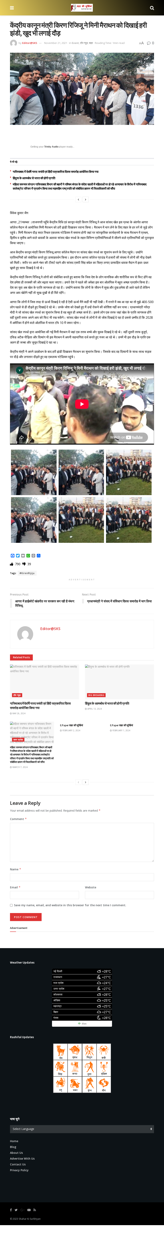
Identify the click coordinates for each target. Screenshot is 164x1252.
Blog (13, 1147)
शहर (91, 43)
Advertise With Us (22, 1158)
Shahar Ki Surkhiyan (30, 1219)
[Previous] (78, 199)
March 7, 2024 (20, 767)
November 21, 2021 (55, 43)
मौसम (84, 1023)
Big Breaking (96, 695)
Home (14, 1141)
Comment (18, 819)
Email (15, 887)
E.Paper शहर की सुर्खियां (71, 725)
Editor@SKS (29, 43)
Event (75, 43)
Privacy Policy (19, 1170)
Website (90, 887)
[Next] (86, 199)
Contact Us (18, 1164)
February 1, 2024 (121, 730)
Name (15, 869)
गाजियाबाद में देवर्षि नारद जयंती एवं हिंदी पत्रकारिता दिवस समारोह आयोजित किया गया (55, 172)
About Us (16, 1153)
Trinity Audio (51, 146)
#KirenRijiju (27, 573)
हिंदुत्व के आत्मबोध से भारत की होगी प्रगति (34, 178)
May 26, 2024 (18, 713)
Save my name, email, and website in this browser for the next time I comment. (70, 905)
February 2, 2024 (71, 730)
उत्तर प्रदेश (18, 739)
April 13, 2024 (94, 708)
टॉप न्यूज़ (84, 43)
